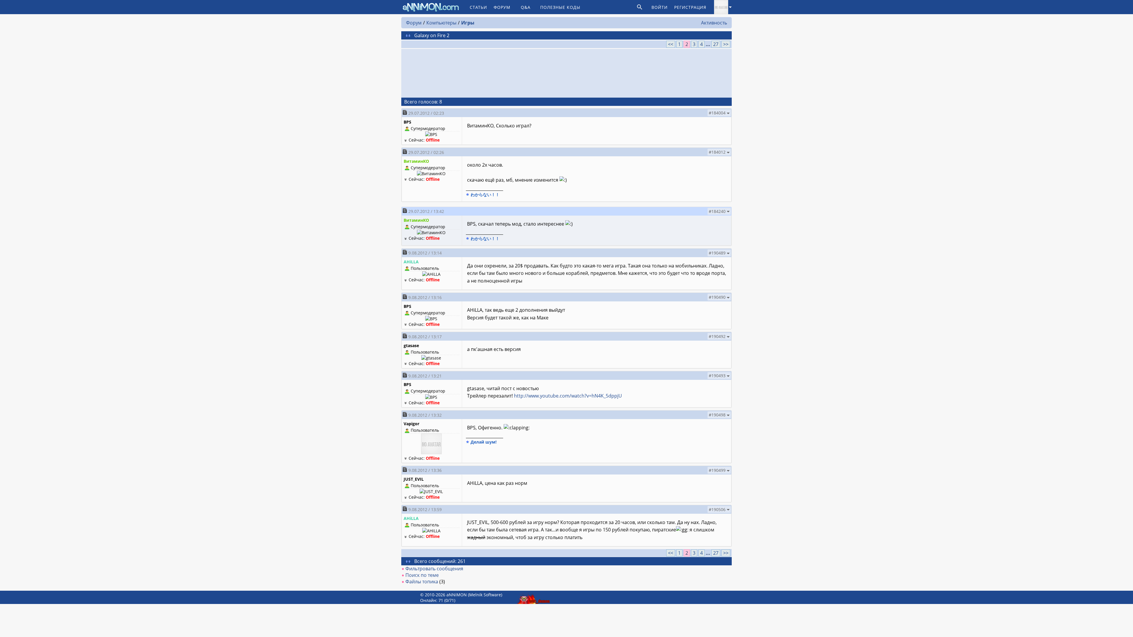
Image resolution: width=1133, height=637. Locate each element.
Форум (502, 7)
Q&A (526, 7)
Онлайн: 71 (431, 600)
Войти (659, 7)
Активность (714, 22)
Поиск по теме (422, 575)
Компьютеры (441, 22)
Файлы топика (421, 581)
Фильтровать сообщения (434, 568)
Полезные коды (560, 7)
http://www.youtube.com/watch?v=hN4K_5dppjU (568, 396)
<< (670, 44)
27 (715, 44)
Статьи (478, 7)
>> (725, 44)
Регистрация (690, 7)
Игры (467, 22)
